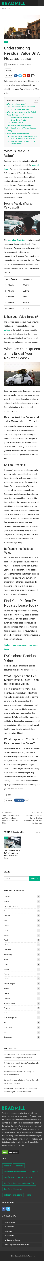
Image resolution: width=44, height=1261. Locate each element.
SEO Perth (8, 1231)
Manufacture (9, 1177)
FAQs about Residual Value (18, 134)
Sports (6, 969)
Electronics (8, 1037)
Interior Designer (9, 984)
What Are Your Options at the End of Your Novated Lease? (21, 113)
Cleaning (7, 925)
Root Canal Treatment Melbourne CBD (19, 1183)
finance (6, 974)
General (6, 935)
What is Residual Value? (16, 104)
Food (6, 940)
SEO (5, 1013)
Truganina (34, 1171)
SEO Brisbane (9, 1236)
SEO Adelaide (9, 1227)
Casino (6, 901)
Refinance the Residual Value (21, 125)
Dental (6, 911)
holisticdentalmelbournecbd (15, 1171)
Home (6, 930)
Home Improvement (10, 906)
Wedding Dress (9, 1003)
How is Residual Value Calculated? (23, 107)
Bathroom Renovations (13, 1195)
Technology (8, 954)
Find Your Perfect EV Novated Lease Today (21, 129)
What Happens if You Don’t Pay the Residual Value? (23, 142)
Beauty (6, 993)
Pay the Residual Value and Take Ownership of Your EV (22, 119)
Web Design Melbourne (12, 1240)
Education (7, 950)
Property (7, 1008)
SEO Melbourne (10, 1222)
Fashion (7, 979)
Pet (5, 1022)
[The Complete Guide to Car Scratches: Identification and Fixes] (12, 842)
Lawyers (7, 998)
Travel (6, 959)
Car (6, 42)
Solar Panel (8, 1027)
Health (6, 920)
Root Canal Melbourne (13, 1189)
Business (7, 896)
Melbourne (19, 1166)
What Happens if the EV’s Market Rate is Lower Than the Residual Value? (24, 137)
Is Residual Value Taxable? (20, 109)
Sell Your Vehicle (17, 123)
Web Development (10, 1018)
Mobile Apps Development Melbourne (17, 1244)
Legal (6, 964)
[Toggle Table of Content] (34, 101)
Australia (7, 1166)
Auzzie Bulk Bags (25, 1177)
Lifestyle (7, 945)
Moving (6, 988)
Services (7, 916)
